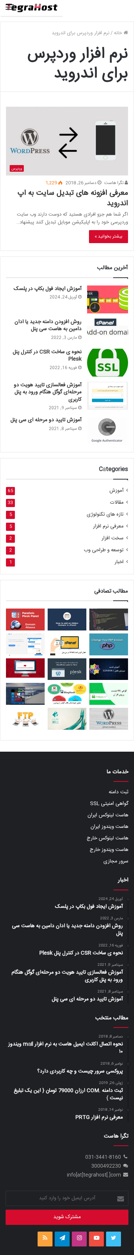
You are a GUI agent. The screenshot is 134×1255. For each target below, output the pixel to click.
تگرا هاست (114, 183)
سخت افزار (113, 538)
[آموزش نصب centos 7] (108, 669)
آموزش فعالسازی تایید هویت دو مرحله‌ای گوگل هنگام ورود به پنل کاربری (48, 392)
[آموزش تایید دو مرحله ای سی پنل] (107, 431)
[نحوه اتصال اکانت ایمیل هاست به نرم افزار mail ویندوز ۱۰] (25, 694)
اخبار (119, 562)
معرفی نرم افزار (108, 526)
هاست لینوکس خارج (107, 838)
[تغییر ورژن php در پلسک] (108, 644)
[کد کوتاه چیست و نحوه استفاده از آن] (108, 719)
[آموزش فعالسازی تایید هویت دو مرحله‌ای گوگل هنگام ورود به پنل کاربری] (107, 396)
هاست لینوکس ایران (107, 815)
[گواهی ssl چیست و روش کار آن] (108, 694)
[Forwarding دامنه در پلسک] (25, 668)
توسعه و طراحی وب (104, 550)
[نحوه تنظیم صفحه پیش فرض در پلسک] (108, 619)
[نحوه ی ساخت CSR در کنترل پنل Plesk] (107, 363)
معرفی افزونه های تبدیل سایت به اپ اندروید (72, 198)
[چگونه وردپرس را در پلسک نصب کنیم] (67, 669)
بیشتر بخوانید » (108, 236)
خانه (119, 33)
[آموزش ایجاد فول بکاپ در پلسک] (107, 299)
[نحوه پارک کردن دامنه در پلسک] (25, 619)
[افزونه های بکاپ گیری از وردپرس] (67, 694)
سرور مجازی (115, 861)
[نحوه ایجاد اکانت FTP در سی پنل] (25, 719)
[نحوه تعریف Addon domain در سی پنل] (67, 619)
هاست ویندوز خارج (109, 850)
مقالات (117, 503)
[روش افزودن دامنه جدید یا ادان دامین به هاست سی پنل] (107, 331)
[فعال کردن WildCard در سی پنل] (67, 644)
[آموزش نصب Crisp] (25, 644)
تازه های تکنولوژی (105, 515)
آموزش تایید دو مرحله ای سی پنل (46, 420)
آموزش (116, 491)
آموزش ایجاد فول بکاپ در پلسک (48, 288)
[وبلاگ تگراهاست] (32, 8)
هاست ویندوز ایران (109, 827)
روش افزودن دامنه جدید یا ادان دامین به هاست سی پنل (48, 325)
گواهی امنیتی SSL (109, 804)
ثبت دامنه (118, 792)
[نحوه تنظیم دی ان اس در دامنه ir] (67, 719)
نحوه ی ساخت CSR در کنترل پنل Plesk (47, 356)
